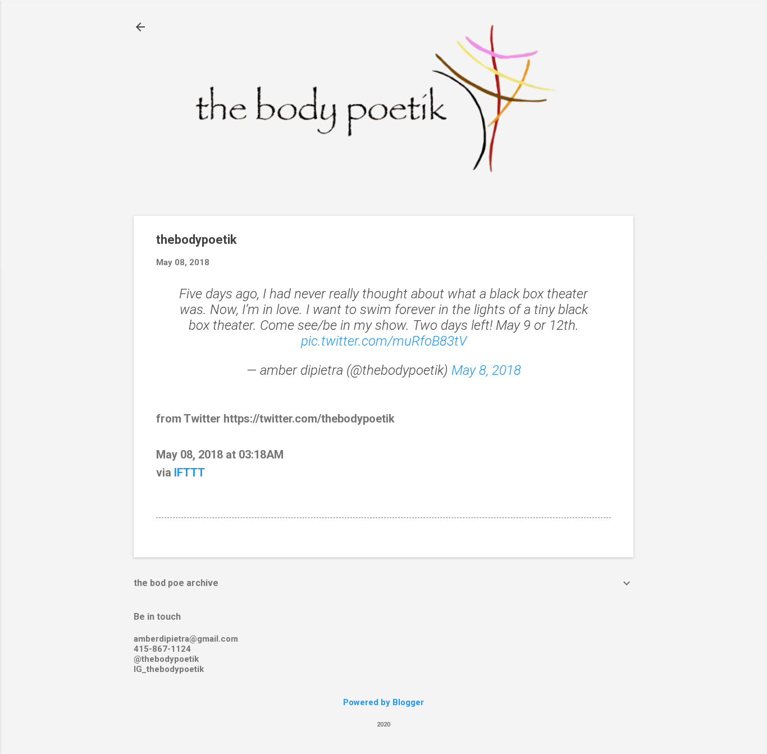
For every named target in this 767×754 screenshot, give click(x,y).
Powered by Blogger (383, 702)
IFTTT (189, 472)
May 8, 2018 (486, 370)
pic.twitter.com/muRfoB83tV (384, 341)
